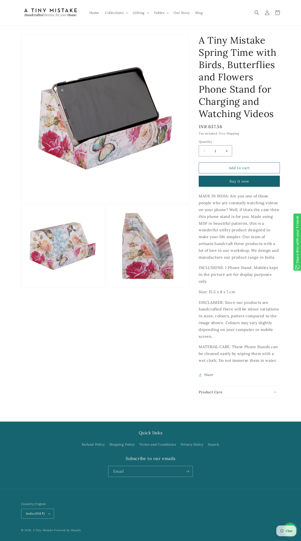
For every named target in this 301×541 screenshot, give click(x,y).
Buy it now (239, 181)
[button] (116, 13)
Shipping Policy (122, 444)
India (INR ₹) (35, 514)
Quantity (205, 142)
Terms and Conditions (157, 444)
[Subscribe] (187, 471)
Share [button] (209, 375)
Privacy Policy (192, 444)
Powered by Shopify (67, 530)
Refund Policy (93, 444)
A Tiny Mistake (43, 530)
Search (213, 444)
